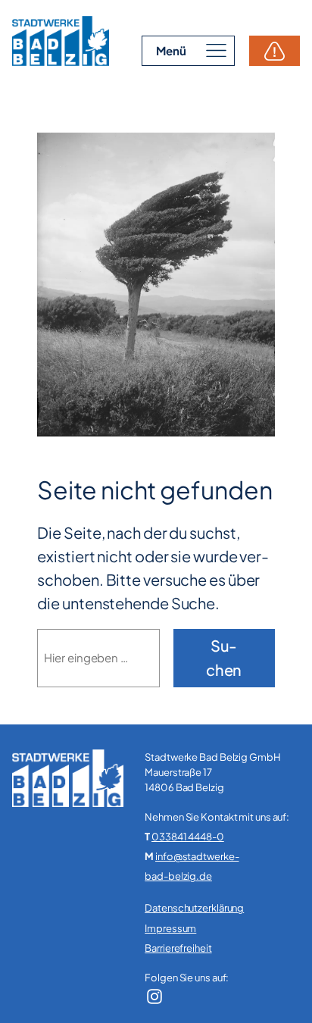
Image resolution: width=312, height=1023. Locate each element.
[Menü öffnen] (188, 50)
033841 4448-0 (187, 837)
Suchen (224, 657)
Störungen (274, 51)
